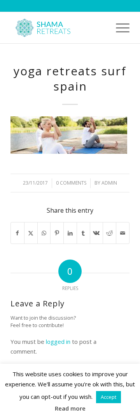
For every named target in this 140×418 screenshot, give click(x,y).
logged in (58, 341)
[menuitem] (119, 27)
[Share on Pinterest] (57, 233)
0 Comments (71, 183)
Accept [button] (108, 396)
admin (109, 183)
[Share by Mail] (122, 233)
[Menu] (119, 27)
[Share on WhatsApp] (44, 233)
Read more (70, 408)
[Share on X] (30, 233)
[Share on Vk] (96, 233)
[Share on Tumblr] (83, 233)
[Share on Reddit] (109, 233)
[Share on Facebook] (17, 233)
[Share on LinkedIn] (70, 233)
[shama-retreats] (58, 27)
